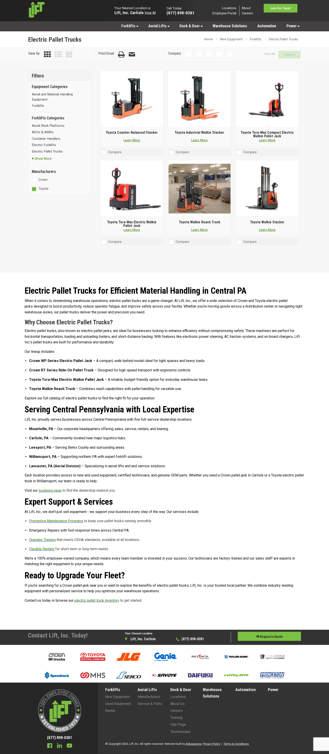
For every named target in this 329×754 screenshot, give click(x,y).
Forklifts (128, 26)
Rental (110, 711)
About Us (177, 704)
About (246, 8)
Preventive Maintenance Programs (56, 521)
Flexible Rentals (41, 549)
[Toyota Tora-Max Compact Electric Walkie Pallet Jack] (267, 99)
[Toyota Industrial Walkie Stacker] (200, 99)
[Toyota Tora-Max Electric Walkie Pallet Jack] (132, 189)
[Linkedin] (59, 746)
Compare (289, 54)
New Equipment (231, 39)
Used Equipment (118, 704)
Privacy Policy (211, 743)
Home (208, 39)
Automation (266, 26)
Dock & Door (190, 26)
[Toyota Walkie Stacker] (267, 189)
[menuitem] (129, 25)
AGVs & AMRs (42, 132)
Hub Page (178, 724)
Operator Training (42, 540)
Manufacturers (149, 697)
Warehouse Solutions (230, 26)
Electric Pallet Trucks (283, 39)
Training (176, 717)
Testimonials (180, 732)
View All (150, 13)
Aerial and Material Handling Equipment (52, 96)
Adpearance (194, 743)
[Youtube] (69, 746)
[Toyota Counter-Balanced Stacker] (132, 99)
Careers (247, 13)
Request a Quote (271, 636)
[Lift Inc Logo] (59, 11)
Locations (229, 8)
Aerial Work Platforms (48, 126)
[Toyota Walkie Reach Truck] (200, 189)
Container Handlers (46, 139)
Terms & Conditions (236, 743)
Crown (43, 179)
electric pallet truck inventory (96, 600)
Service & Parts (150, 704)
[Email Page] (131, 54)
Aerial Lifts (157, 26)
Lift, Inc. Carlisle (129, 12)
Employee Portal (224, 13)
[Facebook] (49, 746)
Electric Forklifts (44, 145)
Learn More (132, 140)
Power (291, 26)
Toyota (43, 188)
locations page (50, 490)
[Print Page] (121, 54)
